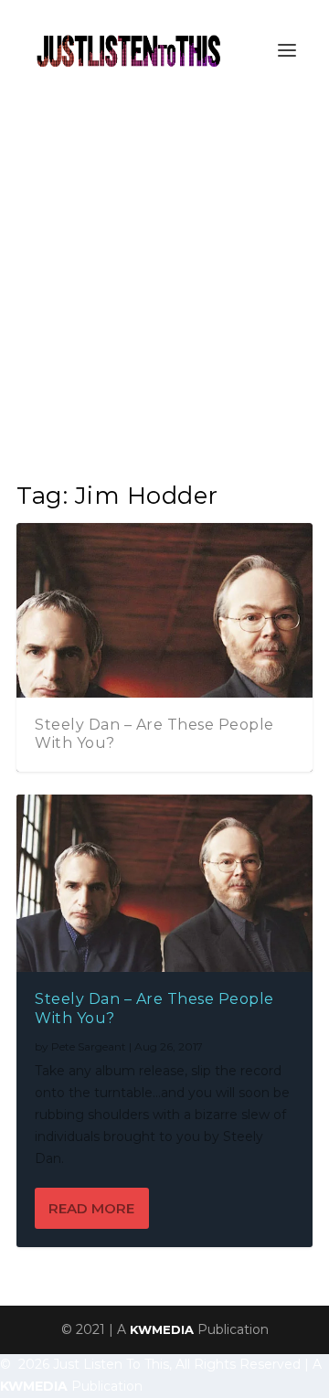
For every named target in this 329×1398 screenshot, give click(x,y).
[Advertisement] (164, 274)
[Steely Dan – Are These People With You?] (164, 883)
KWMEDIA (162, 1329)
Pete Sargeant (88, 1046)
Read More (91, 1208)
